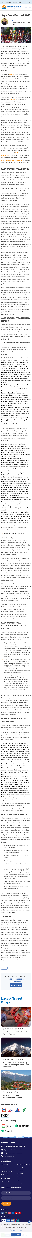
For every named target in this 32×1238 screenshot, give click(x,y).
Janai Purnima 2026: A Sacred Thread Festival (15, 1033)
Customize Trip (5, 1175)
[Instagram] (29, 2)
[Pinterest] (19, 1213)
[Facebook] (24, 2)
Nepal (13, 99)
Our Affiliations (5, 1178)
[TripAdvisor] (22, 1126)
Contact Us (20, 1183)
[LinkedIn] (13, 1213)
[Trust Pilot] (7, 1131)
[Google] (8, 1126)
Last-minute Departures (23, 1164)
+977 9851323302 (15, 979)
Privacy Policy (20, 1173)
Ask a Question (16, 985)
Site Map (19, 1177)
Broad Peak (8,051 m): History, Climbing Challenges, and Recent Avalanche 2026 (16, 1064)
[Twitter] (27, 2)
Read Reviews (5, 1181)
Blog (18, 1180)
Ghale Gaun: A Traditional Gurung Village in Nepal (13, 1096)
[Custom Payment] (16, 1220)
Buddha (12, 74)
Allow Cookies (16, 1234)
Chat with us (16, 981)
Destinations (4, 1164)
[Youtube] (16, 1213)
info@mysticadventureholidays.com (14, 1153)
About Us (3, 1168)
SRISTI (13, 20)
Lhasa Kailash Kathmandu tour (11, 160)
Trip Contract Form (6, 1171)
